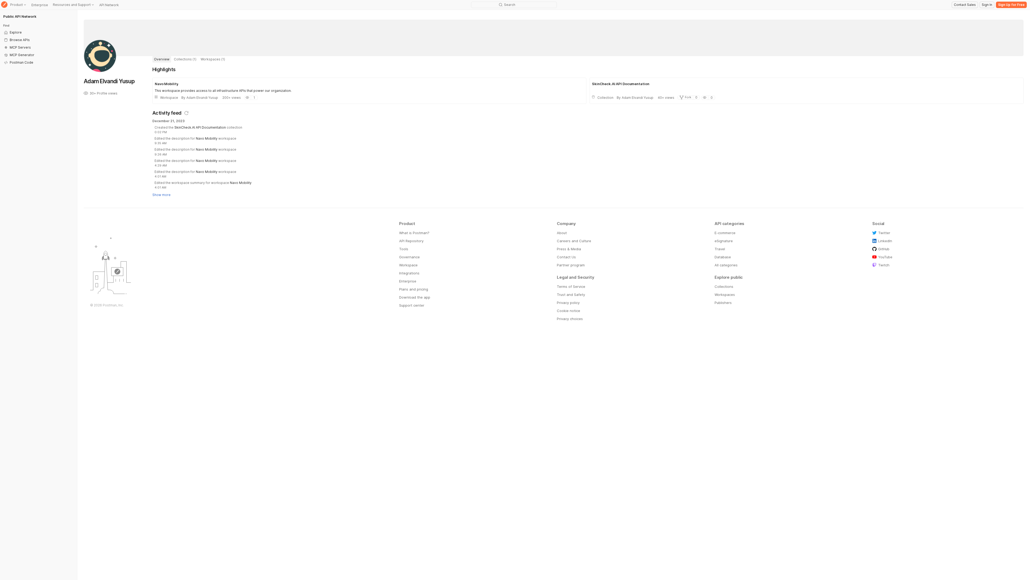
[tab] (161, 59)
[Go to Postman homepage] (4, 5)
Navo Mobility (207, 138)
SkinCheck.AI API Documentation (200, 127)
